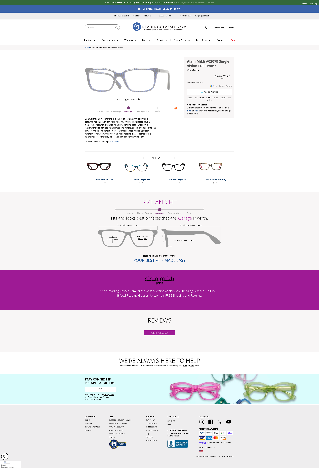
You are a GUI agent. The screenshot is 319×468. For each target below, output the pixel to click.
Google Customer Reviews (222, 86)
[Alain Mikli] (222, 77)
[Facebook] (211, 424)
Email (169, 424)
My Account (219, 27)
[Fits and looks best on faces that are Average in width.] (128, 111)
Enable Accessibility (309, 3)
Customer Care (185, 16)
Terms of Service (116, 430)
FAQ (147, 434)
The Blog (136, 16)
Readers (87, 40)
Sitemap (112, 437)
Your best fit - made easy (160, 260)
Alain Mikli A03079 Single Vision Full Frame (107, 47)
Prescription (108, 40)
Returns (147, 16)
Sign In (87, 420)
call (196, 110)
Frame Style (180, 40)
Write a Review (193, 70)
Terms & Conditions (95, 397)
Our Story (150, 420)
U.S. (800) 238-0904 (202, 16)
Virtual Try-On (152, 440)
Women (128, 40)
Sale (233, 40)
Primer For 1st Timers (118, 423)
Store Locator (152, 430)
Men (144, 40)
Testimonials (151, 423)
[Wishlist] (207, 27)
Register (88, 423)
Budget (221, 40)
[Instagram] (202, 424)
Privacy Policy (109, 395)
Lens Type (201, 40)
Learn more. (114, 141)
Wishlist (88, 430)
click (185, 365)
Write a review (159, 332)
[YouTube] (229, 424)
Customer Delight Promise (120, 420)
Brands (160, 40)
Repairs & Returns (92, 427)
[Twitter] (220, 424)
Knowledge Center (121, 16)
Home (87, 47)
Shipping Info (151, 427)
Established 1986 (165, 16)
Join (100, 389)
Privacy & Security (116, 427)
